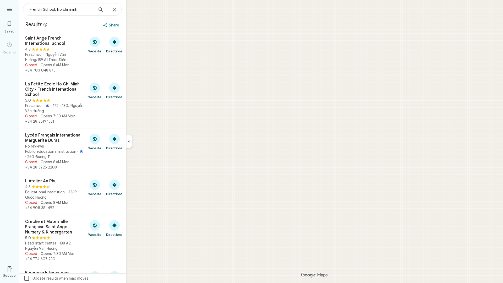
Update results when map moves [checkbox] (56, 278)
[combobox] (62, 9)
